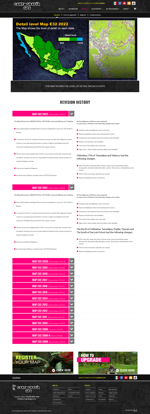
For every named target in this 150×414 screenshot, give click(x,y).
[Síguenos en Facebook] (121, 377)
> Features (56, 396)
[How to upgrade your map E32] (107, 363)
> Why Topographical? (59, 392)
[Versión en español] (115, 3)
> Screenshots (57, 399)
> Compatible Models (73, 392)
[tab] (40, 113)
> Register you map (90, 396)
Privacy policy (47, 411)
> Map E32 (56, 389)
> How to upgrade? (90, 392)
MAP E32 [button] (61, 9)
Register (83, 15)
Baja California (112, 389)
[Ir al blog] (130, 377)
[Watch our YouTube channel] (124, 3)
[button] (50, 114)
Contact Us (111, 396)
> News (100, 389)
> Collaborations (89, 399)
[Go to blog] (129, 3)
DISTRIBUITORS (73, 9)
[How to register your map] (42, 363)
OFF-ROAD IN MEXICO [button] (112, 9)
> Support (100, 392)
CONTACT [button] (126, 9)
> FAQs (100, 396)
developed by (129, 410)
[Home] (133, 3)
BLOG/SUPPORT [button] (96, 9)
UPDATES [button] (84, 9)
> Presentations (57, 403)
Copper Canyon (112, 392)
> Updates (88, 389)
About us (111, 399)
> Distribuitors (102, 399)
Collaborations (95, 15)
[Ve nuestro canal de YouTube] (126, 377)
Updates (57, 15)
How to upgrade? (70, 15)
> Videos (70, 396)
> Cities (69, 389)
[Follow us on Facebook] (120, 3)
